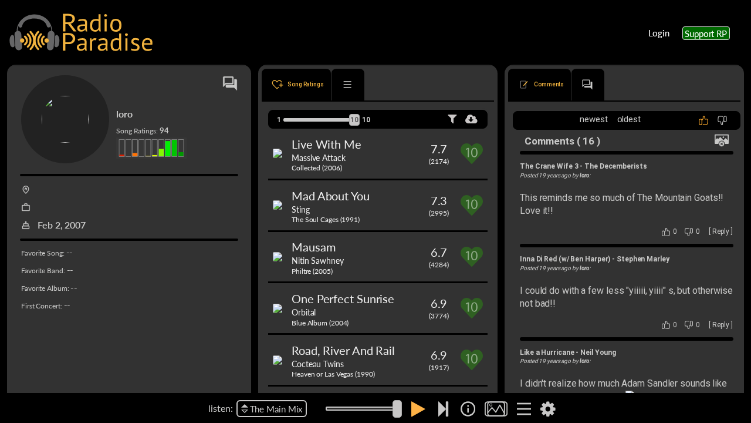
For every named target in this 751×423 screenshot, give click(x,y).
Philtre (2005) (312, 271)
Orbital (304, 312)
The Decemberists (615, 166)
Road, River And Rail (343, 350)
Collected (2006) (316, 168)
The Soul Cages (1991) (326, 219)
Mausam (313, 247)
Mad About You (331, 195)
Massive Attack (319, 157)
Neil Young (598, 352)
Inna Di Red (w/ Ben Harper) (565, 259)
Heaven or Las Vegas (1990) (333, 374)
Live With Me (326, 144)
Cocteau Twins (318, 364)
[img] (468, 409)
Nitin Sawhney (318, 260)
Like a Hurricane (547, 352)
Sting (301, 209)
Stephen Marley (643, 259)
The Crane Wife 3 (549, 166)
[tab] (296, 84)
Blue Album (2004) (320, 323)
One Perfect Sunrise (343, 298)
